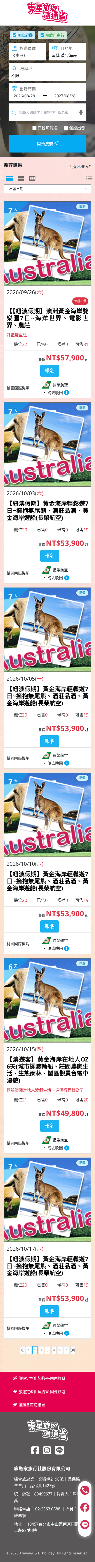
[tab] (9, 178)
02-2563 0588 (47, 1509)
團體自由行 (54, 35)
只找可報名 (47, 128)
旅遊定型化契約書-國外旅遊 (41, 1392)
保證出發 (77, 128)
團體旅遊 (25, 35)
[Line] (59, 1450)
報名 (50, 370)
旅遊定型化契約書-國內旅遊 (41, 1378)
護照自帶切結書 (31, 1405)
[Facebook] (35, 1450)
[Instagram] (47, 1450)
